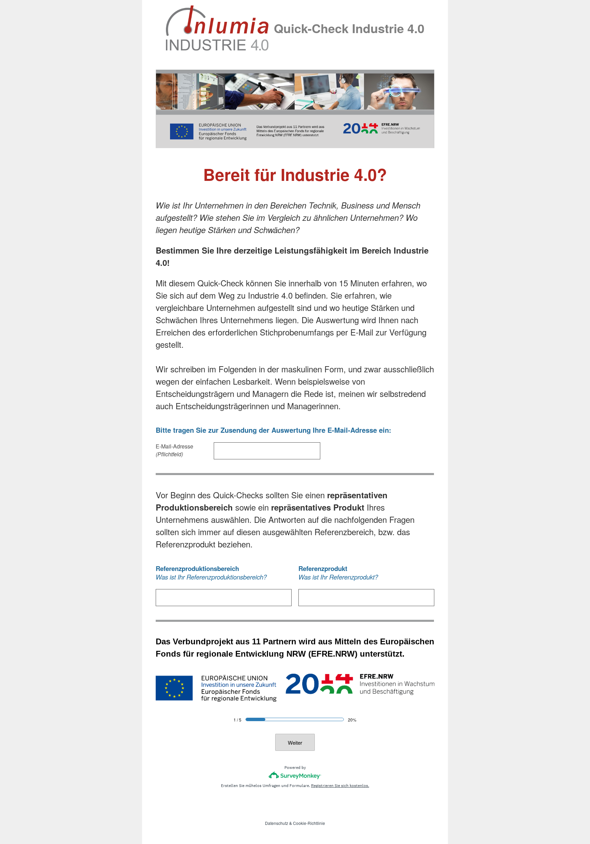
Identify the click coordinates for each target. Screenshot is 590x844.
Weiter (295, 742)
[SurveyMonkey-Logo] (295, 775)
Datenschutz (276, 823)
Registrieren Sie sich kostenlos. (340, 785)
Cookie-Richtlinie (309, 823)
